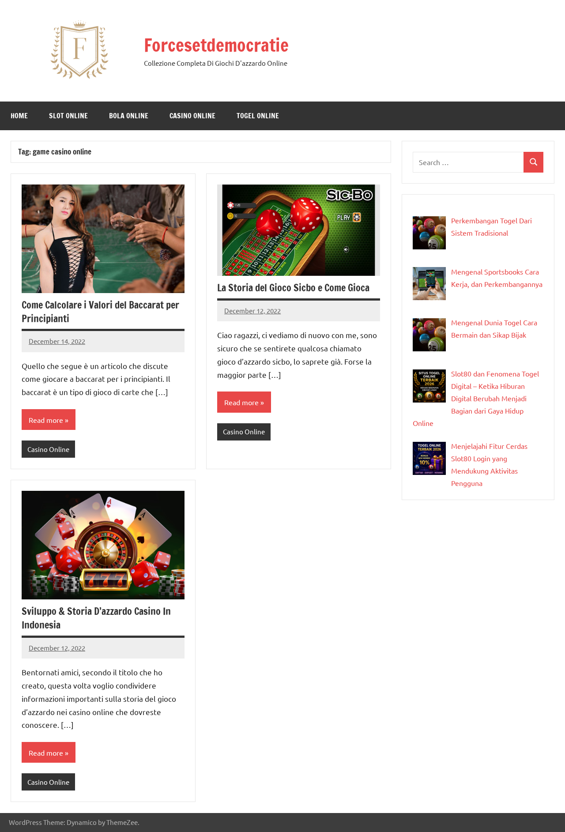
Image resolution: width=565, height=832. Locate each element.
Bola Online (128, 115)
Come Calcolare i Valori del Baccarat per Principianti (100, 311)
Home (19, 115)
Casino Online (192, 115)
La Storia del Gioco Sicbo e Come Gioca (293, 287)
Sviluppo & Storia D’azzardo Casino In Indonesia (96, 618)
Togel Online (258, 115)
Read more (46, 419)
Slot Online (68, 115)
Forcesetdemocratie (216, 44)
